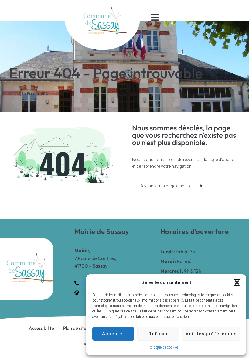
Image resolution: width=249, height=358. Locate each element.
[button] (237, 282)
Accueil (16, 93)
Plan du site (74, 328)
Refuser (158, 333)
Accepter (113, 333)
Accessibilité (41, 328)
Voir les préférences (211, 333)
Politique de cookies (163, 347)
